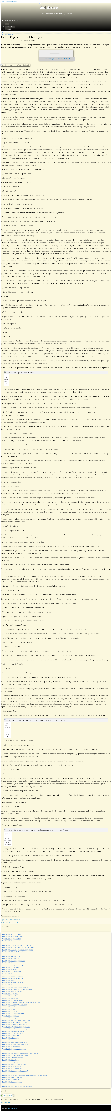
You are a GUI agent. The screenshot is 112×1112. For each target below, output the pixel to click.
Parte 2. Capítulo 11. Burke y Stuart (10, 1018)
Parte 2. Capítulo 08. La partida (9, 1011)
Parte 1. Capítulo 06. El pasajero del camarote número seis (16, 945)
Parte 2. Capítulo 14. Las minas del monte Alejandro (14, 1024)
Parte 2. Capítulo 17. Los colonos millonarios (13, 1031)
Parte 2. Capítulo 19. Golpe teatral (10, 1035)
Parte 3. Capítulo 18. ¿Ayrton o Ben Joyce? (12, 1077)
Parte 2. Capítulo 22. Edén (8, 980)
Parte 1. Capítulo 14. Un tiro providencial (12, 963)
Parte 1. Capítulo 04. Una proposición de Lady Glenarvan (16, 941)
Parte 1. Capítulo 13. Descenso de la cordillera (13, 960)
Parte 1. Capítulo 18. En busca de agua (10, 919)
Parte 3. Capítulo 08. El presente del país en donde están (16, 1055)
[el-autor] (8, 1095)
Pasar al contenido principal (9, 2)
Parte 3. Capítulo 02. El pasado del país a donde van (14, 1042)
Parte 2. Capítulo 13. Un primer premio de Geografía (14, 1022)
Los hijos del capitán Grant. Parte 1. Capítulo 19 (57, 59)
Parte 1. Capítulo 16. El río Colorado (10, 967)
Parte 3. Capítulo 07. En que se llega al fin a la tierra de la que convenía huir (20, 1053)
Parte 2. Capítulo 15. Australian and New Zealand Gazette (16, 1026)
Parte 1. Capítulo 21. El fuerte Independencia (13, 982)
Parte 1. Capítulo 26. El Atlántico (10, 993)
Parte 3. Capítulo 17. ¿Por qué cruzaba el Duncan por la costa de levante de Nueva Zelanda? (24, 1075)
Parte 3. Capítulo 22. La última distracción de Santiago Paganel (17, 1086)
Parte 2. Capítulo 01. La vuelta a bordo (11, 996)
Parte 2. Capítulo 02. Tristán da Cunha (11, 998)
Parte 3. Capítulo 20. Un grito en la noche (12, 1081)
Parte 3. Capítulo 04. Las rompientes (11, 1046)
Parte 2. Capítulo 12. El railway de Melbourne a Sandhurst (16, 1020)
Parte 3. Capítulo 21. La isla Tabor (10, 1084)
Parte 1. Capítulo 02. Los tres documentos (12, 936)
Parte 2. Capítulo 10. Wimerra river (10, 1015)
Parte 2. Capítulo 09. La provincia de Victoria (13, 1013)
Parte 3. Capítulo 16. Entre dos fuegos (11, 1073)
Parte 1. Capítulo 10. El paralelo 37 (10, 954)
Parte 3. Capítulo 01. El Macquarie (10, 1040)
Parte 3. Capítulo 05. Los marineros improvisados (14, 1048)
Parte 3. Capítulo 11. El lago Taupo (10, 1062)
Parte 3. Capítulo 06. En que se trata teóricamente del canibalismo (18, 1051)
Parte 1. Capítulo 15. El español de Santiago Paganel (14, 965)
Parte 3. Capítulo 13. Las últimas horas (11, 1066)
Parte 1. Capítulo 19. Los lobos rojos (11, 974)
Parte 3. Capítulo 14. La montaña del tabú (12, 1068)
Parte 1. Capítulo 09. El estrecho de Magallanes (13, 952)
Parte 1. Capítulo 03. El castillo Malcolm (11, 938)
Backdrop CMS (12, 1108)
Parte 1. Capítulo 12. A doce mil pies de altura (13, 958)
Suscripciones (10, 27)
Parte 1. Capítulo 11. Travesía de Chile (11, 956)
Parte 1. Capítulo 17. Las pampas (10, 969)
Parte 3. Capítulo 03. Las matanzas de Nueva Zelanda (15, 1044)
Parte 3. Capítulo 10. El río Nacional (10, 1059)
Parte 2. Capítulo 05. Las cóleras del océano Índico (14, 1004)
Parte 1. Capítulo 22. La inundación (10, 985)
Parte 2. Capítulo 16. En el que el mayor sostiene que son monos (18, 1029)
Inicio (7, 24)
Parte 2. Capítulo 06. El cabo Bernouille (11, 1007)
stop (47, 53)
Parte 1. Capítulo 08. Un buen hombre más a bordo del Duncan (17, 949)
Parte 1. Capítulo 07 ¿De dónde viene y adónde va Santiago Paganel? (18, 947)
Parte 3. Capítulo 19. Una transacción (11, 1079)
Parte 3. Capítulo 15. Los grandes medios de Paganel (15, 1070)
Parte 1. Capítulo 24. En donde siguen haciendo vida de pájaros (17, 989)
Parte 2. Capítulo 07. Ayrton (8, 1009)
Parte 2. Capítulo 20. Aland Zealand (10, 1037)
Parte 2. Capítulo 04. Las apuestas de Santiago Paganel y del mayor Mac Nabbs (21, 1002)
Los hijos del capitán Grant (7, 34)
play (43, 53)
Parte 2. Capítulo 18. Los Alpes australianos (12, 1033)
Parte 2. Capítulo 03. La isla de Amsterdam (12, 1000)
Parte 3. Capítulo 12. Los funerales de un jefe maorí (14, 1064)
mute (62, 53)
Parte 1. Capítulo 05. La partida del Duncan (12, 943)
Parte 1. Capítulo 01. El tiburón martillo (11, 934)
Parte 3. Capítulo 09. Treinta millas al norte (12, 1057)
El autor (8, 29)
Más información (6, 1103)
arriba (2, 921)
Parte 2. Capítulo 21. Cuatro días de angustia (13, 978)
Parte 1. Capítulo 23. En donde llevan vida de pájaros (15, 987)
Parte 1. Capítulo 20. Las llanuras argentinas (11, 922)
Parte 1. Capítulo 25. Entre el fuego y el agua (12, 991)
